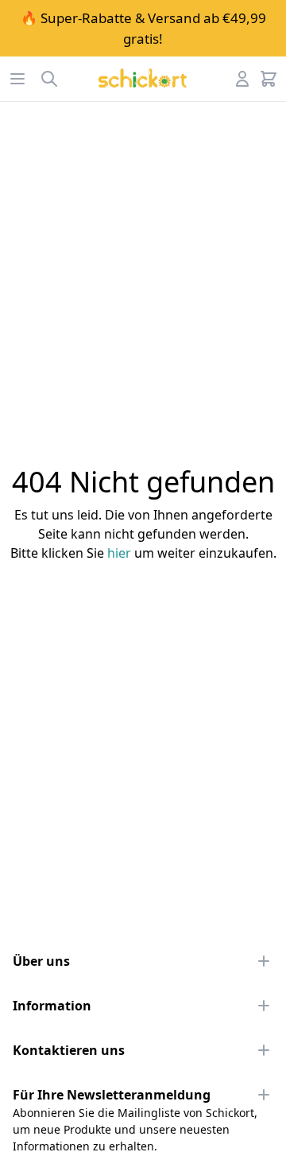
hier (119, 553)
